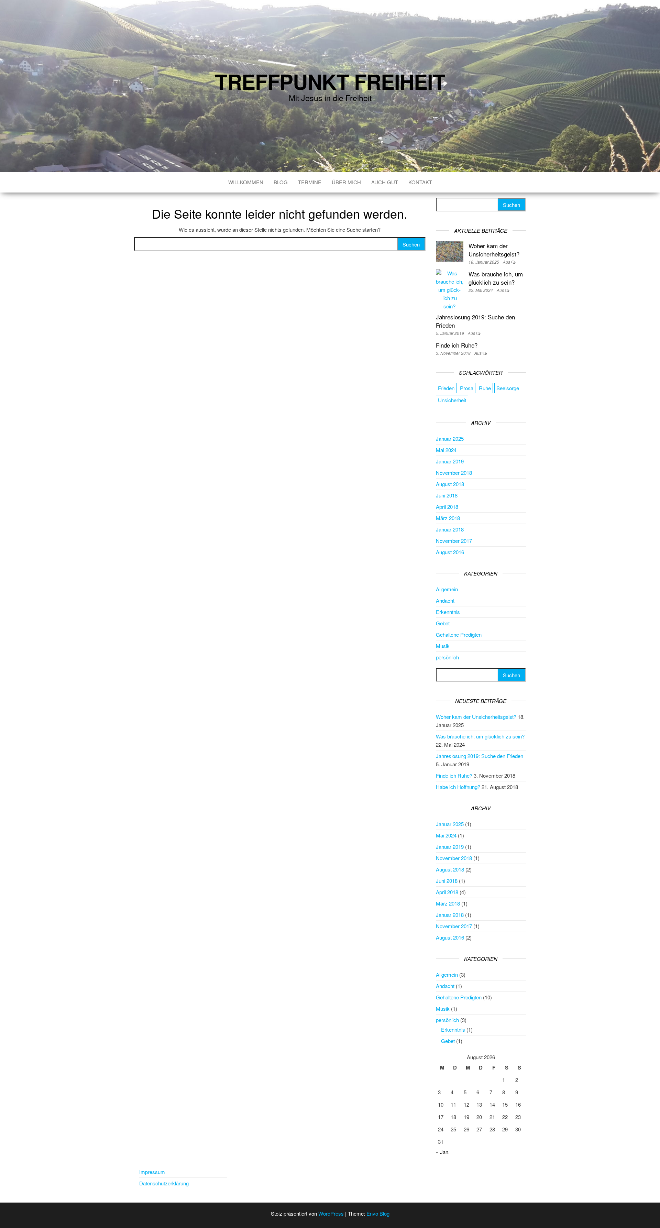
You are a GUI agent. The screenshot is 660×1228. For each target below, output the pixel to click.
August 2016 (450, 552)
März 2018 (448, 518)
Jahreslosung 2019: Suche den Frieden (475, 321)
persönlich (447, 657)
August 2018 (450, 483)
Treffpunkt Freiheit (330, 81)
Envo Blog (377, 1213)
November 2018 (454, 472)
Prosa (466, 388)
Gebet (443, 623)
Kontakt (420, 182)
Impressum (152, 1171)
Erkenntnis (448, 611)
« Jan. (443, 1151)
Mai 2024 (446, 449)
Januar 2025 (450, 438)
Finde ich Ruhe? (456, 345)
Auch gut (384, 182)
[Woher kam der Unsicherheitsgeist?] (449, 250)
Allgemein (447, 589)
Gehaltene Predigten (459, 634)
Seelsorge (507, 388)
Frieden (446, 388)
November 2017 (454, 540)
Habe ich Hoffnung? (458, 786)
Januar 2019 (450, 461)
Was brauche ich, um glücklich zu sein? (496, 278)
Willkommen (245, 182)
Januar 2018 (450, 529)
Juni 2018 (447, 495)
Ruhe (485, 388)
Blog (281, 182)
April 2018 (447, 506)
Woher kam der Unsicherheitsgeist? (494, 249)
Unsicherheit (452, 400)
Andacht (445, 600)
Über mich (346, 182)
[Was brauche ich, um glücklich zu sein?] (449, 289)
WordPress (331, 1213)
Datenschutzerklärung (164, 1183)
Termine (309, 182)
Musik (443, 645)
